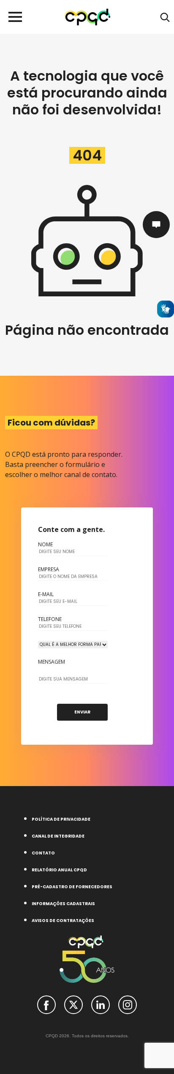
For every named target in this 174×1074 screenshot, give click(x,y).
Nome (45, 544)
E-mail (46, 594)
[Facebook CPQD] (46, 1004)
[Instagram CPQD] (127, 1004)
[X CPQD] (73, 1004)
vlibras (165, 309)
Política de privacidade (61, 819)
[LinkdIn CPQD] (100, 1004)
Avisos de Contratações (63, 920)
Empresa (48, 569)
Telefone (50, 619)
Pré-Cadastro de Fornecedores (72, 887)
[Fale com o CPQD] (156, 224)
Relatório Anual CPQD (59, 870)
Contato (43, 853)
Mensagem (51, 662)
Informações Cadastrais (63, 903)
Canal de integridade (58, 836)
